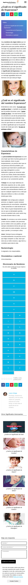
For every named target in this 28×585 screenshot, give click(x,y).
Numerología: (9, 32)
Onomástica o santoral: (12, 35)
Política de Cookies (18, 576)
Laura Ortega (13, 393)
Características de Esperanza (14, 30)
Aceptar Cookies (14, 581)
